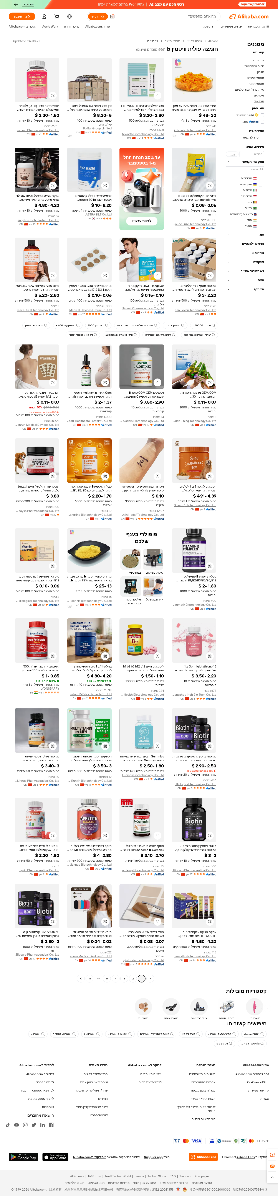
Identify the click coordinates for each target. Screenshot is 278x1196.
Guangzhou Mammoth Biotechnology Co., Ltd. (194, 604)
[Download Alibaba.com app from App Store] (55, 1157)
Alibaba (213, 41)
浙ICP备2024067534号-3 (250, 1189)
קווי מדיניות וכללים (203, 1119)
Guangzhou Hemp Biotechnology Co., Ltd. (141, 870)
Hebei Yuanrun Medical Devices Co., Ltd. (37, 424)
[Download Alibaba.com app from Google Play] (23, 1157)
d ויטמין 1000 (96, 325)
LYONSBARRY (49, 688)
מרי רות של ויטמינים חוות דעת (135, 325)
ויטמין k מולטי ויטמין (80, 334)
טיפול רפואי (194, 41)
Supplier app (153, 1157)
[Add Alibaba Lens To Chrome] (203, 1157)
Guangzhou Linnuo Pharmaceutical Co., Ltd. (37, 780)
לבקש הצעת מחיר (150, 1082)
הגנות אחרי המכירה (202, 1098)
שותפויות (48, 1107)
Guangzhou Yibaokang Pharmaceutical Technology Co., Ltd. (37, 310)
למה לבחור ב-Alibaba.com (252, 1074)
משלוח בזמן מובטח (203, 1090)
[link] (272, 1154)
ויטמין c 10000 (202, 325)
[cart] (56, 17)
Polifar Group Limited (97, 128)
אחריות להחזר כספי (202, 1082)
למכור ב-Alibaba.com (40, 1074)
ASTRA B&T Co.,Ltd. (98, 214)
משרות (264, 1098)
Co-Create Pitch (258, 1082)
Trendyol (185, 1176)
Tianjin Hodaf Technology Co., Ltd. (141, 514)
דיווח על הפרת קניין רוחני (92, 1107)
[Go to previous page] (150, 978)
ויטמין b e (222, 1043)
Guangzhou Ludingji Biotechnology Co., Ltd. (141, 775)
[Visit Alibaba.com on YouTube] (16, 1124)
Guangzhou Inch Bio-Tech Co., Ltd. (37, 220)
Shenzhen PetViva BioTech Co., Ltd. (89, 694)
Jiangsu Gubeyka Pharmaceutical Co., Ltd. (37, 510)
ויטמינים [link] (152, 41)
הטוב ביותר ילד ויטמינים (154, 1034)
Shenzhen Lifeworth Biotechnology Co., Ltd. (141, 134)
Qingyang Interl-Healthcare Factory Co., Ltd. (89, 421)
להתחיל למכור (45, 1082)
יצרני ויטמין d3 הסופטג (197, 334)
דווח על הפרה (99, 1115)
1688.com (94, 1176)
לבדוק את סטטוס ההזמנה (37, 1090)
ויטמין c (35, 1034)
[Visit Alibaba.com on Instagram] (25, 1124)
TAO (173, 1176)
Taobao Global (156, 1176)
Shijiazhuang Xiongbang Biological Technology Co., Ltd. (37, 600)
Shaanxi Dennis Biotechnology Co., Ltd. (194, 130)
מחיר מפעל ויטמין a (220, 1034)
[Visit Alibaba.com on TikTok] (7, 1124)
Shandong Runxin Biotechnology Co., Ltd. (89, 780)
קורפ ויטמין (188, 1034)
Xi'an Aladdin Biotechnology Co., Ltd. (141, 421)
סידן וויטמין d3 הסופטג (119, 334)
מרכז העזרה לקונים (96, 1074)
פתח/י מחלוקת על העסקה (91, 1090)
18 (89, 978)
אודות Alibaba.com (256, 1065)
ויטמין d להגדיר (62, 1034)
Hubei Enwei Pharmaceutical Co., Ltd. (141, 308)
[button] (112, 16)
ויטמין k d (89, 1034)
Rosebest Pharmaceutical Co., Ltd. (37, 130)
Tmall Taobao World (118, 1176)
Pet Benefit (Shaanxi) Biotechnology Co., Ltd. (194, 505)
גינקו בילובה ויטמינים (158, 334)
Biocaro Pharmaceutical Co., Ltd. (194, 870)
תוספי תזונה (172, 41)
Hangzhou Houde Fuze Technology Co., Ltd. (194, 224)
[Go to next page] (81, 978)
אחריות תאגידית (258, 1090)
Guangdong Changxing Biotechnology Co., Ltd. (89, 514)
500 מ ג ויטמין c (117, 1034)
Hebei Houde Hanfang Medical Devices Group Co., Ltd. (89, 310)
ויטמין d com (252, 1034)
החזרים (103, 1098)
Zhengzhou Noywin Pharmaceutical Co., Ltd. (37, 870)
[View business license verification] (178, 1189)
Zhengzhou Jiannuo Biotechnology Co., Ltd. (89, 864)
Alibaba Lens (246, 1157)
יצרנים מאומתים (151, 1074)
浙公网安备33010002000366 (210, 1189)
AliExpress (77, 1176)
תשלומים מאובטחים (202, 1074)
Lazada (139, 1176)
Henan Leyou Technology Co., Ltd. (194, 310)
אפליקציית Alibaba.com (89, 1157)
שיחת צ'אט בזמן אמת (94, 1082)
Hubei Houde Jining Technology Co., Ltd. (194, 421)
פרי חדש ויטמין (34, 325)
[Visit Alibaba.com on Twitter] (33, 1124)
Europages (202, 1176)
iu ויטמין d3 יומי (250, 1043)
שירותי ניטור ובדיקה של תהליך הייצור (196, 1109)
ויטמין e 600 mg (65, 325)
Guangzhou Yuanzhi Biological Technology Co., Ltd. (194, 784)
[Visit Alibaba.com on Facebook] (51, 1124)
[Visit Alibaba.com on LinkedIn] (42, 1124)
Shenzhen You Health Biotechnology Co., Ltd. (141, 694)
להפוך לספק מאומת (41, 1098)
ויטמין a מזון (173, 325)
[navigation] (245, 510)
